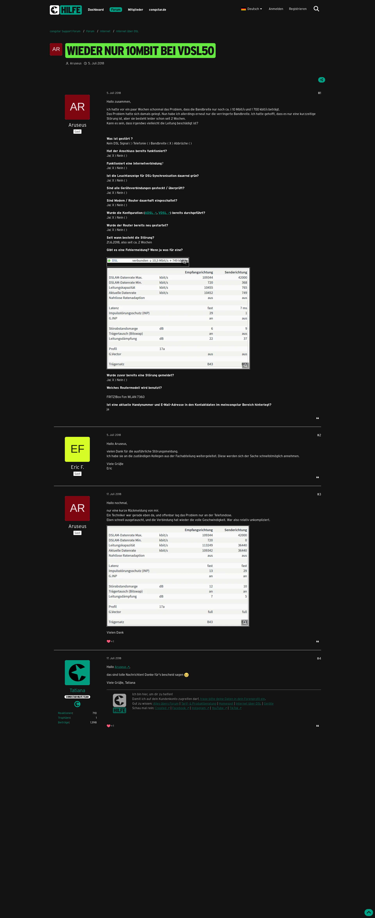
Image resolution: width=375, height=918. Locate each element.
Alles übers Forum (166, 703)
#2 (319, 435)
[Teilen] (321, 80)
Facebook (179, 708)
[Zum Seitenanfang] (368, 912)
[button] (252, 9)
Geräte (269, 703)
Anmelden (276, 9)
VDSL (162, 213)
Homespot (226, 703)
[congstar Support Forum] (66, 9)
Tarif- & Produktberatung (198, 703)
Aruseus (120, 667)
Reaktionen (65, 713)
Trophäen (64, 717)
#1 (319, 93)
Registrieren (298, 9)
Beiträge (63, 722)
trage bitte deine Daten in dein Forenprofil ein (232, 699)
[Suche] (316, 9)
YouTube (218, 708)
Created (160, 708)
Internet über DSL (248, 703)
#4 (319, 658)
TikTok (233, 708)
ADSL (149, 213)
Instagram (199, 708)
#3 (319, 494)
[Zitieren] (317, 418)
